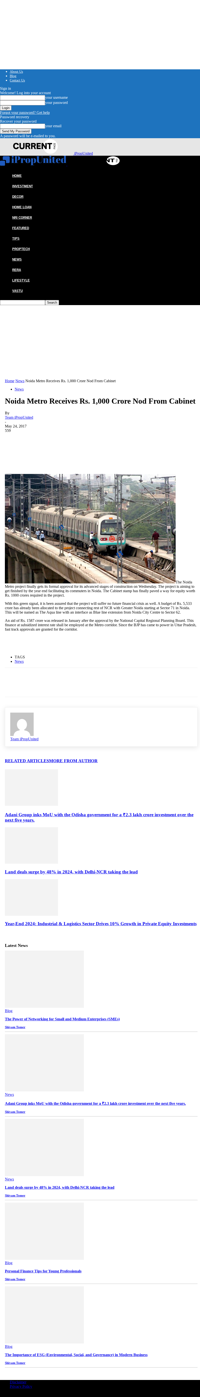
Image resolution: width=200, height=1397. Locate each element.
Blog (13, 76)
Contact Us (17, 80)
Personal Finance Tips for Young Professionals (43, 1271)
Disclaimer (18, 1382)
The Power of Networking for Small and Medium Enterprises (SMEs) (62, 1019)
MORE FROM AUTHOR (73, 760)
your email (53, 126)
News (17, 259)
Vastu (17, 291)
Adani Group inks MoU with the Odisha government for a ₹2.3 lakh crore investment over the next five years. (95, 1103)
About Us (16, 71)
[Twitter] (30, 440)
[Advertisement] (101, 342)
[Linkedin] (66, 440)
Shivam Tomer (15, 1027)
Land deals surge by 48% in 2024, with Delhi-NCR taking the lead (71, 871)
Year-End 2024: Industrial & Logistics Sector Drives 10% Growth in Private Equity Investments (101, 923)
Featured (20, 228)
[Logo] (33, 164)
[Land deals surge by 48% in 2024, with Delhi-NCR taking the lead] (31, 862)
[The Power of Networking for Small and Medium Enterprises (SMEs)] (44, 1006)
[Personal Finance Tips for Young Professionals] (44, 1258)
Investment (22, 186)
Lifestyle (21, 280)
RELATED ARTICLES (27, 760)
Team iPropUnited (19, 417)
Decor (17, 197)
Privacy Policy (21, 1386)
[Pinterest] (48, 440)
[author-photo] (22, 735)
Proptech (21, 249)
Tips (16, 238)
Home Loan (21, 207)
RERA (16, 270)
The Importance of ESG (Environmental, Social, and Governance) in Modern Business (76, 1355)
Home (9, 381)
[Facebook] (13, 440)
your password (56, 102)
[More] (83, 440)
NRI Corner (22, 217)
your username (56, 97)
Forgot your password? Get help (25, 112)
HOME (17, 176)
